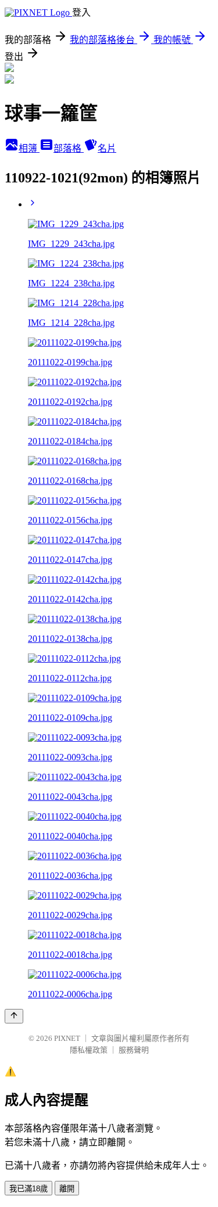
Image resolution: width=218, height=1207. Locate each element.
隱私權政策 (89, 1050)
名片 (107, 148)
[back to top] (14, 1016)
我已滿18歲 (28, 1188)
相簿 (29, 148)
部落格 (68, 148)
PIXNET (67, 1038)
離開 (66, 1188)
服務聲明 (134, 1050)
